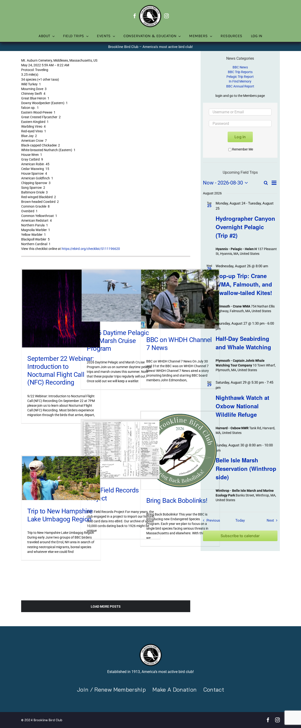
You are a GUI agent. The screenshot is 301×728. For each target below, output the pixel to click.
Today (240, 520)
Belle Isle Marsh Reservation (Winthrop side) (246, 468)
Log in (240, 136)
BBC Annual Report (240, 86)
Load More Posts (106, 606)
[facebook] (134, 16)
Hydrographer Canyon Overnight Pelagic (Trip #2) (245, 226)
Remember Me (242, 149)
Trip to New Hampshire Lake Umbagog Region (59, 515)
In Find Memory (240, 81)
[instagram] (166, 16)
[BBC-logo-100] (150, 6)
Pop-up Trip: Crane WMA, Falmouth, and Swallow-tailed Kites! (244, 284)
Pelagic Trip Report (240, 77)
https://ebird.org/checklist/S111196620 (91, 249)
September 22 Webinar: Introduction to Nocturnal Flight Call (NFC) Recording (60, 370)
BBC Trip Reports (240, 72)
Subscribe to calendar (240, 536)
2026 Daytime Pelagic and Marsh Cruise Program (118, 340)
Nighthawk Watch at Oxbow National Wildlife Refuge (242, 406)
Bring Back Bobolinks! (176, 500)
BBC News (240, 67)
